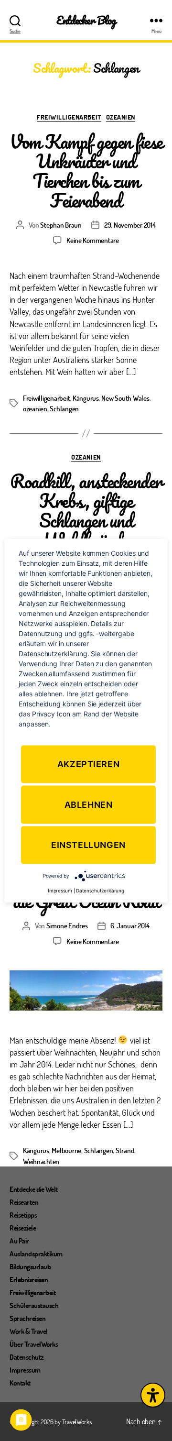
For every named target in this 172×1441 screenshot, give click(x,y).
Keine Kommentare (92, 240)
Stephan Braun (61, 225)
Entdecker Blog (86, 20)
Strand (125, 1150)
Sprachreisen (27, 1318)
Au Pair (19, 1240)
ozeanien (35, 408)
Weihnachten (41, 1161)
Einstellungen (88, 845)
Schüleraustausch (34, 1305)
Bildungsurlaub (30, 1266)
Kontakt (20, 1382)
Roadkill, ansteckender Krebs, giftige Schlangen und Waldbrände (85, 510)
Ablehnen (88, 805)
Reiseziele (23, 1227)
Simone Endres (67, 925)
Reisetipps (23, 1215)
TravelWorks (77, 1421)
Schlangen (64, 408)
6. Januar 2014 (130, 925)
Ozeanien (120, 117)
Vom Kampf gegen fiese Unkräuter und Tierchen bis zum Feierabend (86, 170)
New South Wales (125, 398)
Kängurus (86, 398)
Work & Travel (29, 1331)
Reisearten (24, 1202)
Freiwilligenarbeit (69, 117)
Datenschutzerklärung (100, 890)
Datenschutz (27, 1357)
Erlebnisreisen (29, 1279)
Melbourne (66, 1150)
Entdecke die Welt (34, 1189)
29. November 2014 (130, 225)
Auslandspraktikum (36, 1253)
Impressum (25, 1370)
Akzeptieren (88, 764)
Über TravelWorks (34, 1344)
